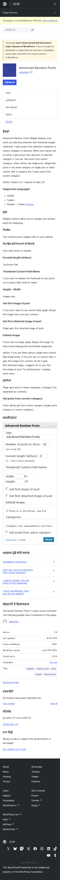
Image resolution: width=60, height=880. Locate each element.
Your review (9, 703)
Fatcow (30, 204)
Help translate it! (49, 20)
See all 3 (53, 662)
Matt (7, 819)
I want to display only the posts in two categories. (16, 581)
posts (53, 669)
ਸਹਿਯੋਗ (9, 122)
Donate (36, 800)
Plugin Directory (10, 12)
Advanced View (11, 682)
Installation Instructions (15, 562)
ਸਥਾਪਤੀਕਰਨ (11, 107)
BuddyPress (10, 829)
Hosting (7, 776)
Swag (35, 805)
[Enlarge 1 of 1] (53, 426)
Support (7, 795)
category (30, 669)
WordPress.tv (11, 805)
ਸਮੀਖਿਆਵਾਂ (11, 100)
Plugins (35, 776)
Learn (6, 790)
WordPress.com (12, 814)
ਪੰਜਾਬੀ (12, 841)
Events (35, 795)
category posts (42, 669)
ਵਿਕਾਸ (9, 114)
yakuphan (24, 72)
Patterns (35, 781)
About (6, 766)
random (38, 674)
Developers (8, 800)
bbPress (8, 824)
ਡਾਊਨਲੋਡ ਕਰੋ (10, 82)
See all (54, 703)
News (6, 771)
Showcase (36, 766)
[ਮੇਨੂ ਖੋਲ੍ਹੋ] (55, 4)
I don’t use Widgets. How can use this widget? (16, 592)
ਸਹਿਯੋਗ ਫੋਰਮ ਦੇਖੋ (10, 724)
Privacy (6, 781)
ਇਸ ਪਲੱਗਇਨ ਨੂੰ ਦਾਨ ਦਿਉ (14, 749)
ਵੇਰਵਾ (8, 93)
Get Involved (38, 790)
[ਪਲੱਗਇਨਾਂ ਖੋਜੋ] (32, 30)
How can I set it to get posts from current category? (18, 571)
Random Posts (50, 674)
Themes (35, 771)
